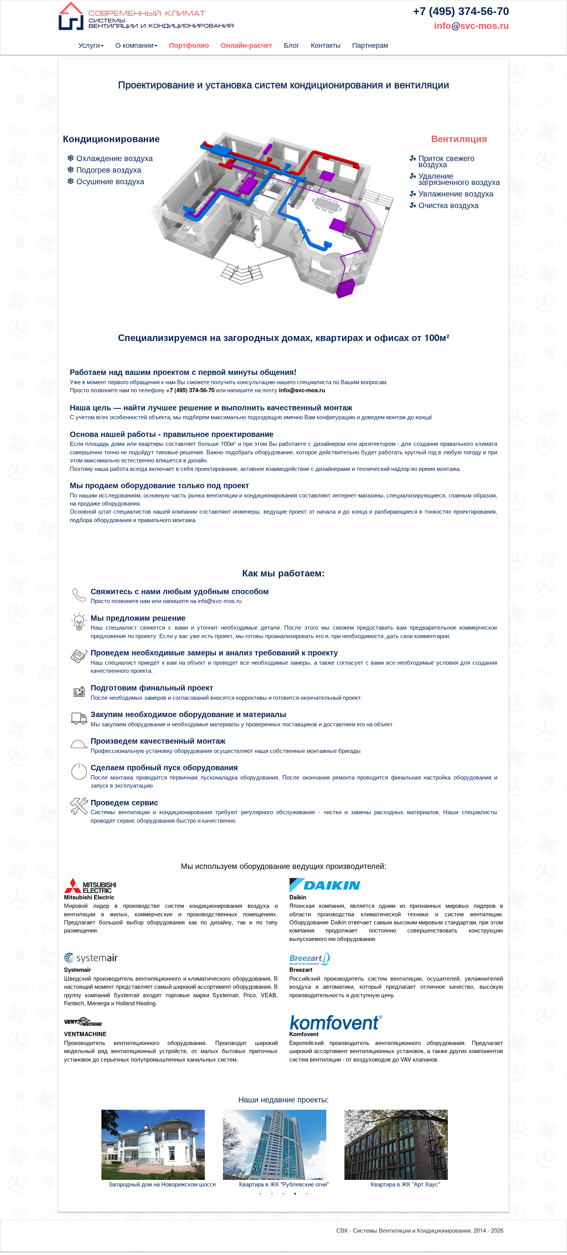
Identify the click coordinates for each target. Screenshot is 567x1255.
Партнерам (370, 45)
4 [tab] (295, 1194)
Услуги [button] (89, 45)
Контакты (326, 45)
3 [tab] (283, 1194)
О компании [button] (134, 45)
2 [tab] (272, 1194)
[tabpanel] (162, 1149)
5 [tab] (306, 1194)
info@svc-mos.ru (302, 390)
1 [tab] (260, 1194)
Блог (291, 45)
